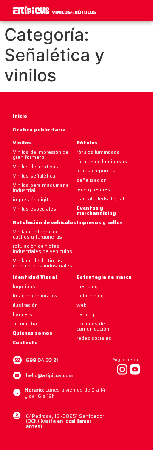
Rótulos (87, 143)
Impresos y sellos (99, 222)
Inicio (20, 116)
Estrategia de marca (104, 277)
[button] (141, 10)
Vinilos (22, 143)
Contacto (25, 342)
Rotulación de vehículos (44, 222)
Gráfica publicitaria (39, 129)
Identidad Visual (35, 277)
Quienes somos (32, 333)
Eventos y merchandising (96, 210)
